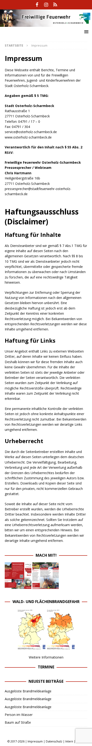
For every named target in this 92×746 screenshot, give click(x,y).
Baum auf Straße (18, 722)
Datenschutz (54, 741)
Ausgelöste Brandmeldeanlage (28, 691)
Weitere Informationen (46, 657)
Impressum (35, 741)
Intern (69, 741)
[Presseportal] (55, 4)
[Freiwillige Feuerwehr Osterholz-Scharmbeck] (46, 24)
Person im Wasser (19, 714)
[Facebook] (37, 4)
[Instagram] (46, 4)
